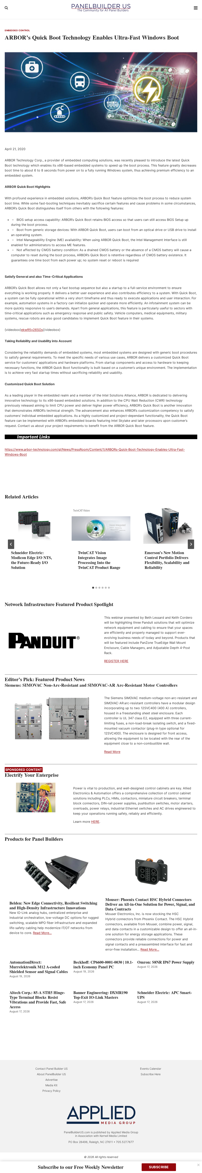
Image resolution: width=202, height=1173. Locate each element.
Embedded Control (17, 30)
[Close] (198, 1164)
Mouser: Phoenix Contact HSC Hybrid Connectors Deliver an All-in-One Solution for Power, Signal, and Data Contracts (150, 904)
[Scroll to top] (194, 1161)
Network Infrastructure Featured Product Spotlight (59, 604)
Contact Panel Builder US (51, 1068)
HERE (95, 822)
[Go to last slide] (11, 544)
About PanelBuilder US (51, 1074)
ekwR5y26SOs (32, 330)
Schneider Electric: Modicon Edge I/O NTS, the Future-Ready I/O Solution (31, 560)
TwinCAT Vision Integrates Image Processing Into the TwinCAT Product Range (99, 560)
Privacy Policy (51, 1090)
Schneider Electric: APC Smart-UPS (164, 995)
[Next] (191, 544)
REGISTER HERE (116, 661)
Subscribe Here (151, 1074)
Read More (112, 752)
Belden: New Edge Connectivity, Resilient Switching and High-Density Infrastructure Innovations (53, 905)
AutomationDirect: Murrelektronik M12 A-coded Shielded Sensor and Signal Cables (38, 967)
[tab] (93, 588)
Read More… (42, 933)
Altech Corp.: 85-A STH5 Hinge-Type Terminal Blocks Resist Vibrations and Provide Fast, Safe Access (37, 999)
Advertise (51, 1079)
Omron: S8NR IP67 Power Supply (166, 962)
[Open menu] (196, 8)
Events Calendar (150, 1068)
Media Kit (51, 1085)
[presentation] (34, 524)
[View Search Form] (6, 8)
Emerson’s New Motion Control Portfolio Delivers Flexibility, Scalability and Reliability (167, 560)
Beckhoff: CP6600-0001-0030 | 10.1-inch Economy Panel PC (103, 964)
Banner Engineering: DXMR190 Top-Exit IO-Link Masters (100, 995)
